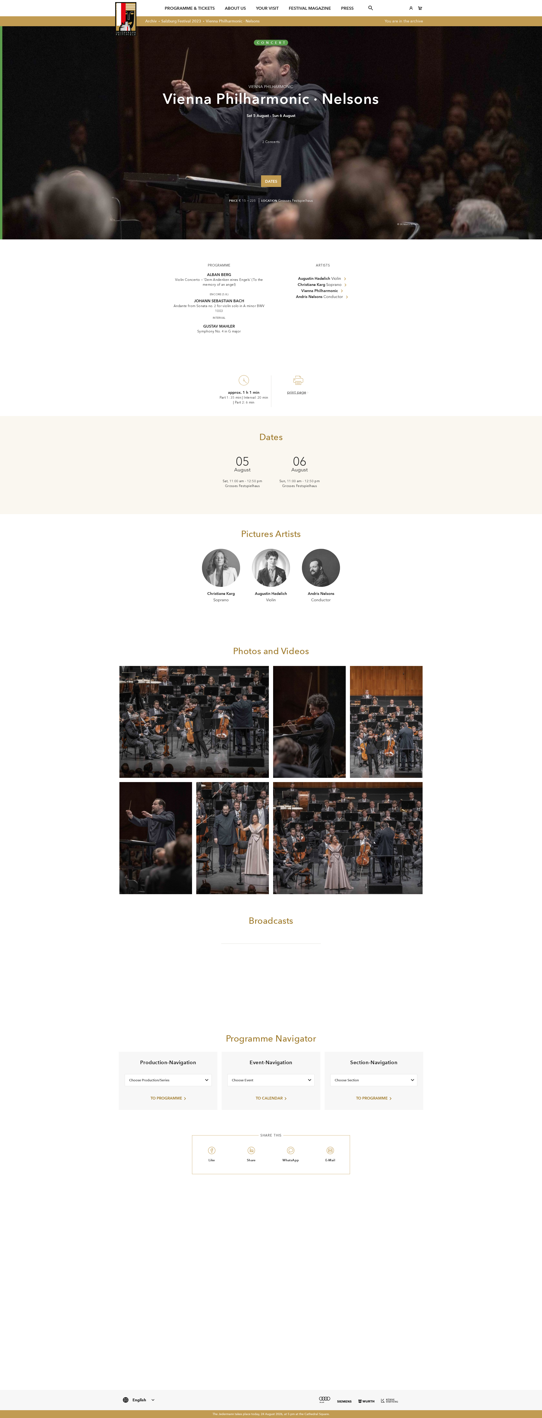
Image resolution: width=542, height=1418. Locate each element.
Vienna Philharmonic (271, 86)
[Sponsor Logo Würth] (366, 1401)
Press (347, 8)
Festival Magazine (310, 8)
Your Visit (267, 8)
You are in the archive (404, 21)
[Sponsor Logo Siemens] (344, 1401)
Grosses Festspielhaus (295, 201)
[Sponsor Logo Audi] (324, 1400)
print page (296, 392)
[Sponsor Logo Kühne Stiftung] (389, 1400)
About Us (235, 8)
